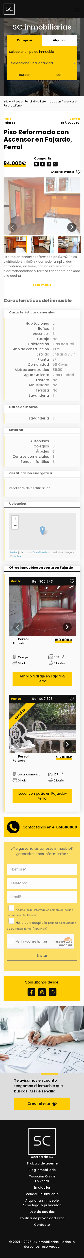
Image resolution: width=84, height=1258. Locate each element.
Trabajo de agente (42, 1163)
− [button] (15, 525)
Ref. (59, 74)
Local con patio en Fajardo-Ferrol (42, 796)
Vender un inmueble (42, 1194)
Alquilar (59, 40)
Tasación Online (42, 1176)
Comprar (24, 40)
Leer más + (42, 285)
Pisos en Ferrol (22, 101)
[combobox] (42, 63)
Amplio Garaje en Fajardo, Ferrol (42, 679)
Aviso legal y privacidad (42, 1205)
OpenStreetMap (41, 552)
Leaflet (13, 552)
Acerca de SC (42, 1157)
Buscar (24, 74)
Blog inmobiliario (42, 1170)
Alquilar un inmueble (42, 1200)
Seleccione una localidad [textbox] (32, 63)
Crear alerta (39, 1103)
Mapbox (17, 556)
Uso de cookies (42, 1211)
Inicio (7, 101)
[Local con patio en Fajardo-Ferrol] (42, 728)
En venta (42, 1181)
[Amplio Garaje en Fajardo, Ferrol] (42, 610)
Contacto (42, 1224)
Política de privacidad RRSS (42, 1218)
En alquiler (42, 1187)
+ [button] (15, 519)
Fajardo (66, 567)
